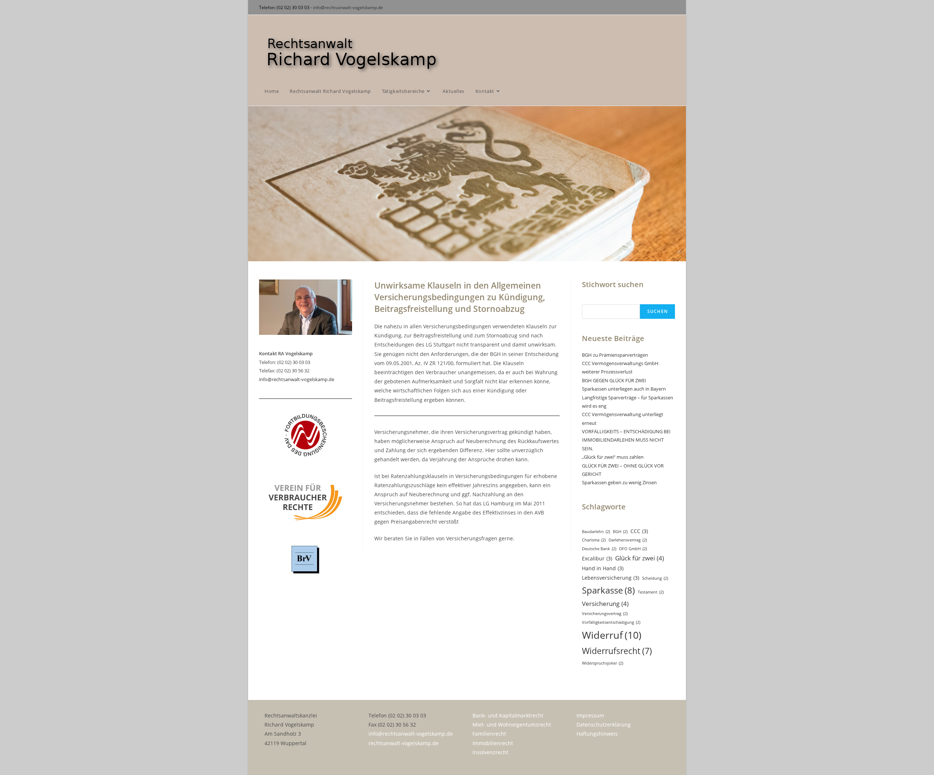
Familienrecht (489, 733)
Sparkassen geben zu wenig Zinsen (619, 482)
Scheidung (655, 578)
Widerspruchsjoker (602, 663)
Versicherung (605, 603)
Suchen (657, 311)
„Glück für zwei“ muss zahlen (613, 457)
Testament (651, 592)
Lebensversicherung (610, 577)
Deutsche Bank (599, 548)
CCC (639, 531)
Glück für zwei (639, 558)
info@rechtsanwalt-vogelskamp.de (348, 7)
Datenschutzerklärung (603, 724)
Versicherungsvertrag (605, 613)
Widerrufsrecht (617, 651)
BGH (620, 531)
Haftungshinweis (597, 733)
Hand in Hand (603, 568)
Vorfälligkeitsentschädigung (611, 622)
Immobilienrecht (492, 743)
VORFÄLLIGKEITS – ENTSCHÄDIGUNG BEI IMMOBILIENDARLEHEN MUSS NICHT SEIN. (626, 440)
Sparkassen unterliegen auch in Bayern (624, 388)
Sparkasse (608, 590)
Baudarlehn (596, 531)
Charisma (594, 540)
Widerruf (611, 635)
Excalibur (597, 558)
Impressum (590, 715)
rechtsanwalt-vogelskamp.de (403, 743)
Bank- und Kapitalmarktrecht (507, 715)
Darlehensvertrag (628, 540)
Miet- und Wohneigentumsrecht (511, 724)
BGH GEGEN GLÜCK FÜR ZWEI (614, 380)
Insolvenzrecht (490, 752)
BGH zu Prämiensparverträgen (615, 355)
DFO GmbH (633, 548)
